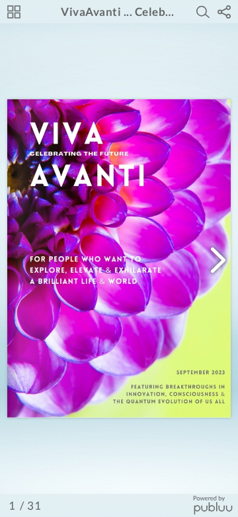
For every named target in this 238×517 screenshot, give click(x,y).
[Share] (224, 12)
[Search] (203, 12)
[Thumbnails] (14, 12)
